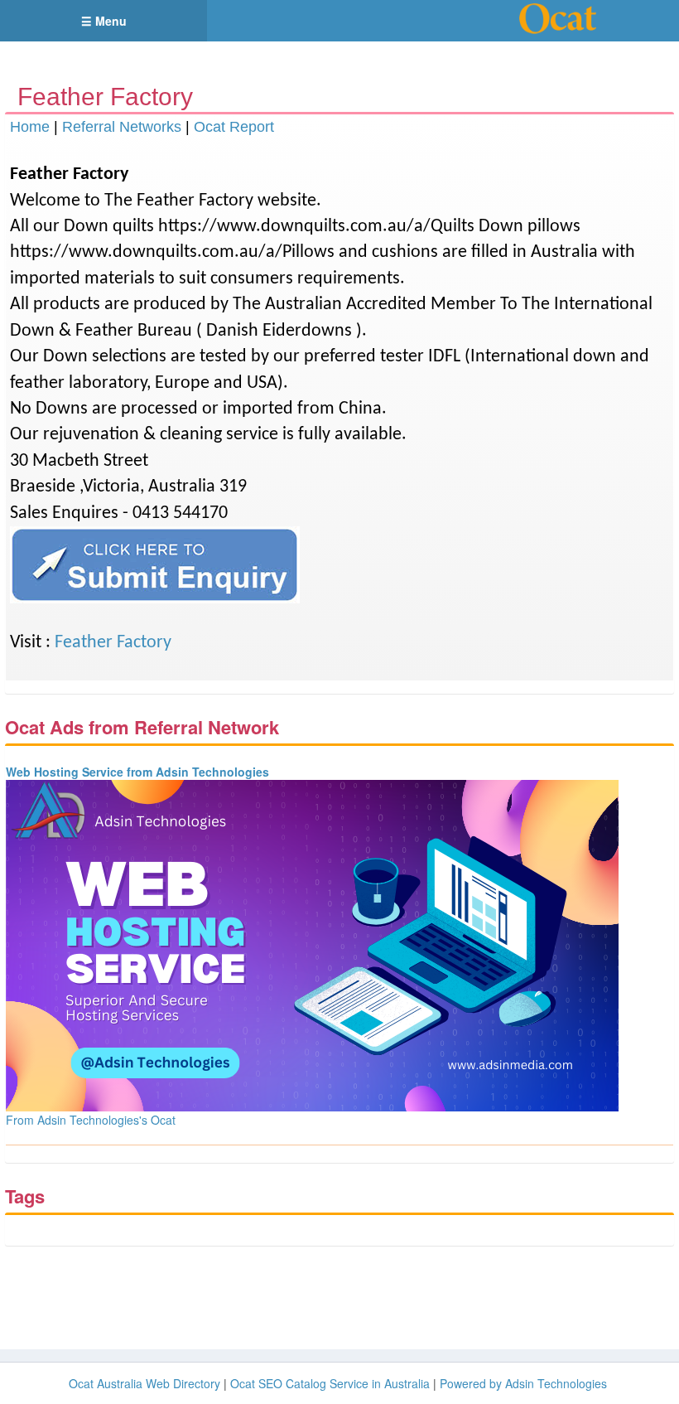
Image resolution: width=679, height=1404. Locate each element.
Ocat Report (234, 127)
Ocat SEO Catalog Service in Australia (330, 1383)
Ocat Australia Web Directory (144, 1383)
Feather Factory (113, 642)
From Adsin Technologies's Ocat (91, 1119)
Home (30, 127)
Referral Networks (121, 127)
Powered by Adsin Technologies (523, 1383)
